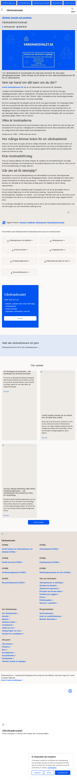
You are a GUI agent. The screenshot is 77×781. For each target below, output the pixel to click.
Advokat (23, 222)
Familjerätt (31, 222)
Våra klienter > (8, 644)
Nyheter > (6, 619)
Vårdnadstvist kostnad (55, 222)
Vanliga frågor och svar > (12, 631)
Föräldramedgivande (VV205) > (14, 572)
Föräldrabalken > (46, 600)
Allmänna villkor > (9, 622)
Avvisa (49, 772)
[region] (51, 765)
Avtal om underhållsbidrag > (51, 616)
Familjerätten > (8, 658)
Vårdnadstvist (41, 222)
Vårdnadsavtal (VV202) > (49, 549)
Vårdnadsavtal (57, 3)
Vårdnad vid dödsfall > (48, 586)
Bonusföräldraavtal (24, 3)
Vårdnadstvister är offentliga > (52, 583)
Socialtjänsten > (8, 653)
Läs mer (6, 391)
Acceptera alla (62, 772)
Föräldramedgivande (8, 3)
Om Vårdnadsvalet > (10, 613)
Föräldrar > (6, 647)
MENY (73, 12)
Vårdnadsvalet (15, 10)
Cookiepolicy (52, 767)
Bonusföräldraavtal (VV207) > (13, 583)
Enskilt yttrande (69, 3)
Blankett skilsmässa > (48, 619)
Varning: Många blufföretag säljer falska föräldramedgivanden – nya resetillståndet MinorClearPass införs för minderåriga (19, 492)
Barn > (4, 650)
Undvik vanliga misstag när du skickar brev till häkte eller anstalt (57, 416)
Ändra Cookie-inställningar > (12, 680)
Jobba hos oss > (8, 628)
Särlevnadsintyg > (47, 613)
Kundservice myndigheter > (13, 634)
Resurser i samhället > (48, 603)
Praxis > (43, 597)
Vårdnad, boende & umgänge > (14, 661)
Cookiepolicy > (8, 625)
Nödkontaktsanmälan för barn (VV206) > (55, 572)
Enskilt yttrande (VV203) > (12, 562)
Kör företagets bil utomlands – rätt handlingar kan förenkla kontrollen (17, 372)
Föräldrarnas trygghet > (49, 594)
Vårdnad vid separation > (49, 588)
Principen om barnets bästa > (51, 591)
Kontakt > (6, 616)
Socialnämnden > (9, 656)
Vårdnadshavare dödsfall (41, 3)
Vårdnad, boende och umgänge (17, 18)
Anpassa (37, 772)
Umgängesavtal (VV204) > (50, 562)
